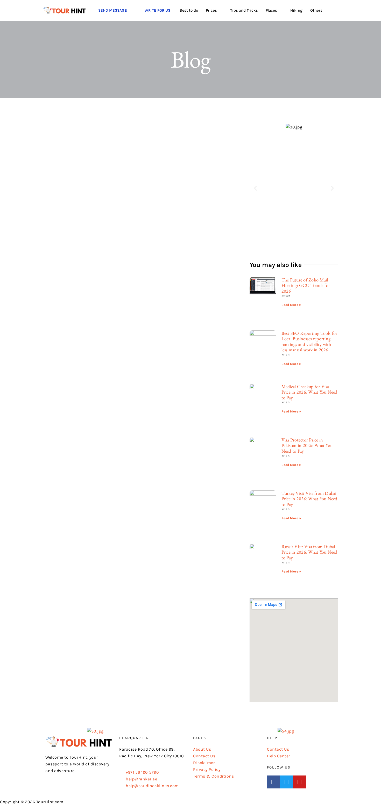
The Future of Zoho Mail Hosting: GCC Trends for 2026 (305, 285)
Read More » (291, 305)
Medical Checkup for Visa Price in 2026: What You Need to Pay (309, 392)
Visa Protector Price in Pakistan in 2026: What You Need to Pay (307, 445)
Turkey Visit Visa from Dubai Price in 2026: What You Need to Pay (309, 498)
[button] (255, 188)
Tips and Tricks (244, 10)
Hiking (296, 10)
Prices (211, 10)
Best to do (189, 10)
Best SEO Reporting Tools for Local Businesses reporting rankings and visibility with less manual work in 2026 (309, 341)
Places (271, 10)
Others (316, 10)
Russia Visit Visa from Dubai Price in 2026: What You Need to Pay (309, 552)
